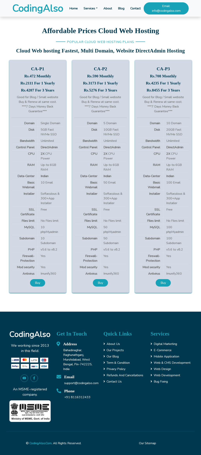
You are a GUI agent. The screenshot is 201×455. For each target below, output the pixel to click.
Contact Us (114, 381)
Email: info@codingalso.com (166, 8)
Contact (135, 8)
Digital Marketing (165, 344)
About (107, 8)
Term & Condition (118, 363)
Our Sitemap (147, 443)
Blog (121, 8)
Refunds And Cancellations (125, 375)
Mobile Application (166, 356)
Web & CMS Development (172, 363)
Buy (37, 283)
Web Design (162, 369)
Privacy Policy (116, 369)
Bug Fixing (161, 381)
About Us (113, 344)
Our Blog (113, 356)
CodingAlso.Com (40, 443)
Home (73, 8)
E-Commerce (163, 350)
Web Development (167, 375)
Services (89, 8)
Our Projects (115, 350)
